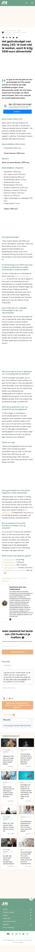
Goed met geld (9, 565)
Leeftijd (5, 915)
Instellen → (17, 112)
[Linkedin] (10, 619)
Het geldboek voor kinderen (14, 570)
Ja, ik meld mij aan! (17, 652)
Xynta (21, 942)
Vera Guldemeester (10, 30)
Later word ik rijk (10, 567)
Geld (19, 30)
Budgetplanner (9, 562)
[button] (29, 909)
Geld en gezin (9, 560)
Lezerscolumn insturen (9, 921)
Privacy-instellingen (9, 927)
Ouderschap (6, 918)
